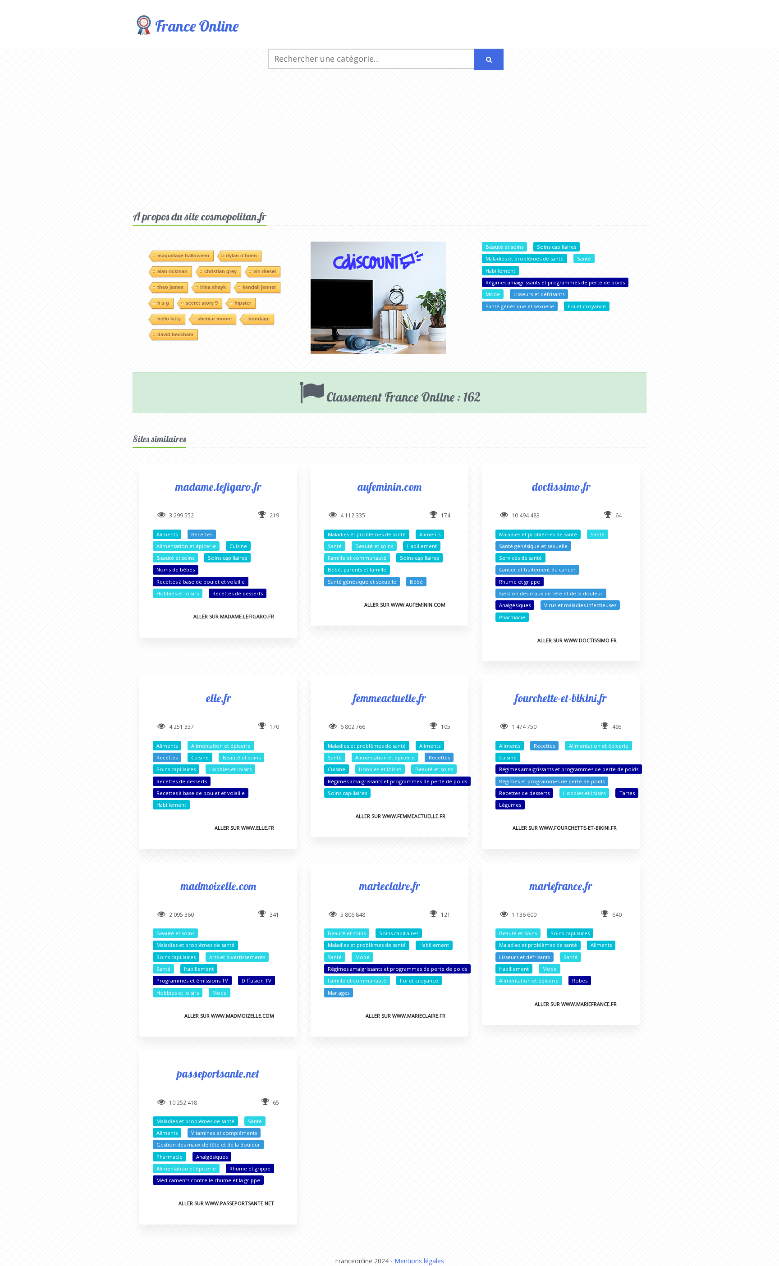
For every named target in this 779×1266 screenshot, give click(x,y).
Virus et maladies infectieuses (580, 605)
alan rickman (172, 271)
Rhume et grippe (519, 581)
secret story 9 (202, 303)
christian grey (220, 271)
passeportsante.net (218, 1073)
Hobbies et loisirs (177, 593)
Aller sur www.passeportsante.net (226, 1203)
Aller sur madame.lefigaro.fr (233, 616)
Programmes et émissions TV (192, 980)
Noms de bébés (175, 569)
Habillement (500, 270)
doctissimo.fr (561, 487)
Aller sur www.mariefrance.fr (576, 1004)
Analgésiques (515, 605)
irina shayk (213, 287)
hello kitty (169, 318)
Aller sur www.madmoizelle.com (229, 1015)
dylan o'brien (241, 255)
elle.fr (218, 698)
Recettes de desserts (237, 593)
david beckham (175, 334)
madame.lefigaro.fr (218, 487)
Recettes (201, 534)
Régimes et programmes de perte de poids (552, 781)
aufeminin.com (389, 487)
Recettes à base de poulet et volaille (200, 581)
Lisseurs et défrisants (538, 294)
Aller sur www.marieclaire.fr (405, 1015)
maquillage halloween (183, 255)
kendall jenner (259, 287)
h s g (163, 303)
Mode (493, 294)
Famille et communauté (357, 557)
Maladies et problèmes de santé (525, 258)
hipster (242, 303)
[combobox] (371, 59)
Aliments (167, 534)
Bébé (416, 581)
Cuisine (238, 546)
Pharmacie (512, 617)
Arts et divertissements (237, 957)
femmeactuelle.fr (389, 698)
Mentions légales (419, 1261)
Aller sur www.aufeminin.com (404, 604)
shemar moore (214, 318)
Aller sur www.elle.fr (244, 827)
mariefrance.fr (561, 886)
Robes (579, 980)
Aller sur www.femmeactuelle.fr (400, 816)
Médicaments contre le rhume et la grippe (208, 1180)
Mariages (338, 992)
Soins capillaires (556, 246)
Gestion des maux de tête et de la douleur (551, 593)
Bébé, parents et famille (357, 569)
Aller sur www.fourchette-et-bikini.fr (565, 827)
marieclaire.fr (389, 886)
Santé (584, 258)
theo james (170, 287)
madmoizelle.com (218, 886)
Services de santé (520, 557)
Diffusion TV (256, 980)
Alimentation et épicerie (186, 546)
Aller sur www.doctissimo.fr (577, 640)
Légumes (510, 804)
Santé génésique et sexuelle (520, 306)
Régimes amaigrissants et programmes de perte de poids (555, 282)
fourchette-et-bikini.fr (560, 698)
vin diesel (264, 271)
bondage (259, 318)
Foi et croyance (587, 306)
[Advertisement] (389, 142)
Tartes (627, 793)
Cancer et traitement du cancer (537, 569)
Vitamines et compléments (224, 1132)
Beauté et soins (504, 246)
